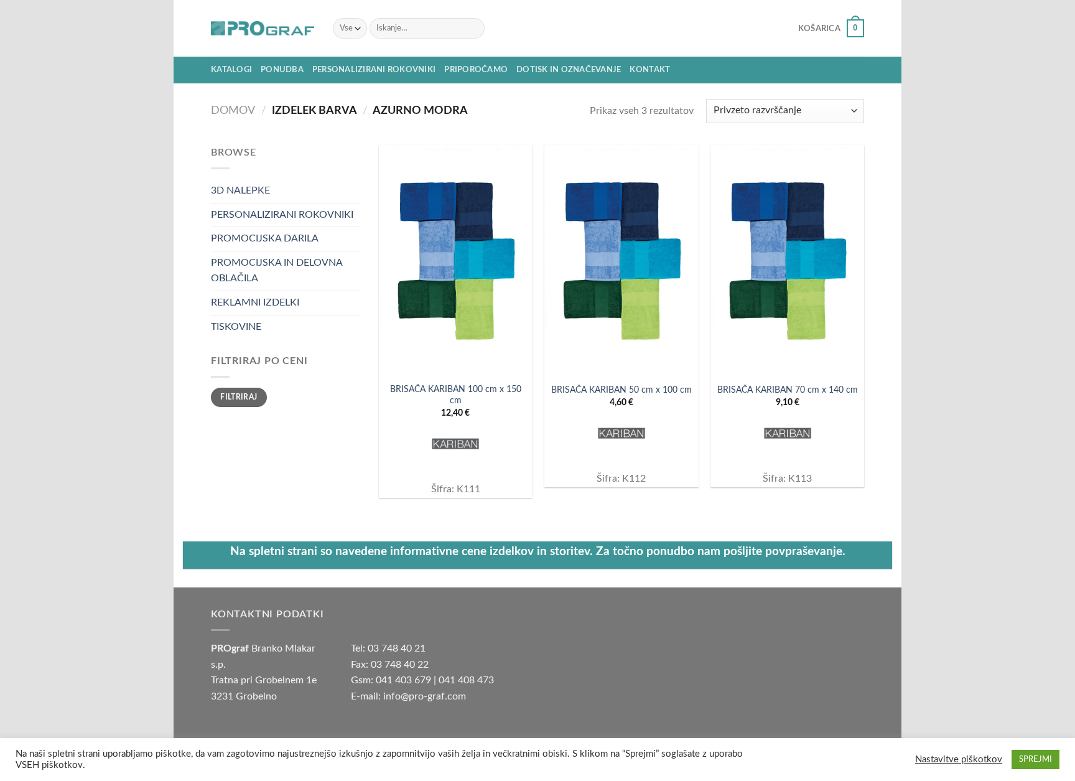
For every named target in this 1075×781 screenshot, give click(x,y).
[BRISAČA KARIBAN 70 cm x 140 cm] (787, 260)
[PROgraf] (262, 28)
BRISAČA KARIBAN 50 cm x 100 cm (621, 390)
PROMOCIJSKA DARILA (265, 238)
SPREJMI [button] (1035, 759)
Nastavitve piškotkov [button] (958, 759)
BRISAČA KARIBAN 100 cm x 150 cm (455, 395)
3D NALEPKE (240, 190)
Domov (233, 110)
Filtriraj (238, 397)
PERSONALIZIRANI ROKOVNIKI (373, 69)
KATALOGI (231, 69)
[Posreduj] (472, 28)
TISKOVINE (236, 327)
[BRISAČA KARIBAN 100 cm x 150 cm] (456, 260)
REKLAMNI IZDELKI (255, 302)
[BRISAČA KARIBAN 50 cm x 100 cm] (621, 260)
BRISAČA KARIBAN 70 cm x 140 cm (787, 390)
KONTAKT (650, 69)
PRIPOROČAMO (476, 69)
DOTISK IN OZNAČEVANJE (568, 69)
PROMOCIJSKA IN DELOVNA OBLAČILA (276, 271)
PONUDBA (282, 69)
